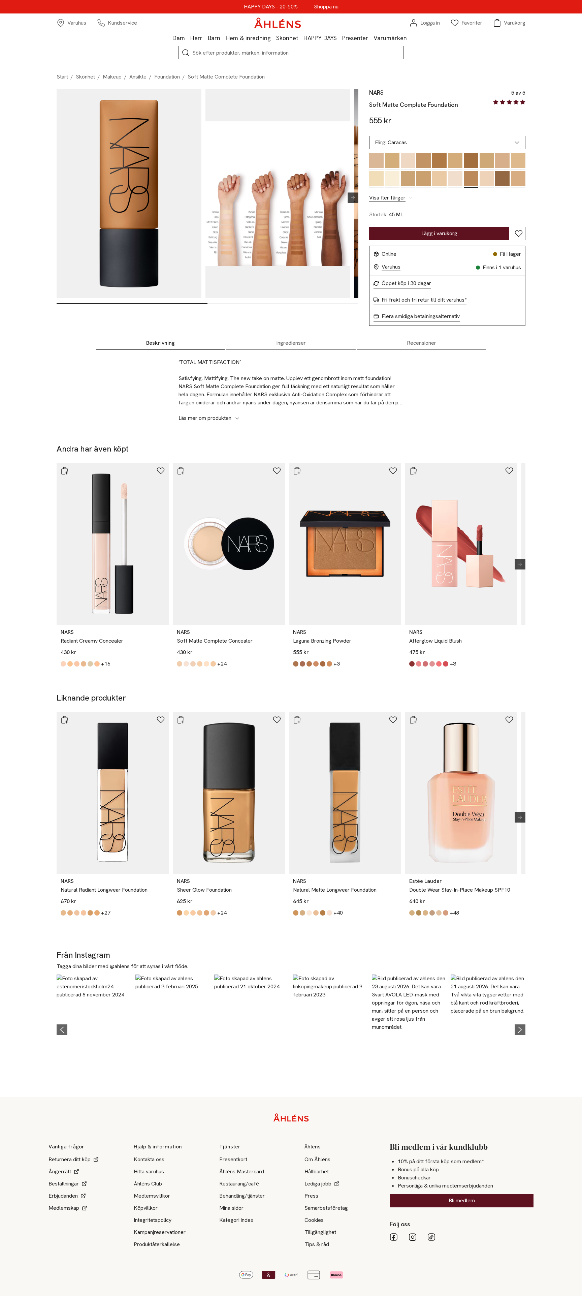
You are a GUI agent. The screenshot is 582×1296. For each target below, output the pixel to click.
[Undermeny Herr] (205, 38)
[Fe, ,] (518, 161)
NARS (376, 92)
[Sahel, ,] (518, 179)
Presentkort (233, 1159)
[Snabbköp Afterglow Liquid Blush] (413, 471)
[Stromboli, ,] (392, 161)
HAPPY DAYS (320, 38)
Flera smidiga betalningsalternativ (421, 316)
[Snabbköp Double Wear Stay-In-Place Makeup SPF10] (413, 720)
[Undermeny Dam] (187, 38)
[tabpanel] (291, 386)
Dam (178, 38)
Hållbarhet (316, 1171)
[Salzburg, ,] (439, 179)
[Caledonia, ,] (502, 179)
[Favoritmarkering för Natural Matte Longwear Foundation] (393, 720)
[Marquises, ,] (471, 161)
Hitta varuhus (149, 1171)
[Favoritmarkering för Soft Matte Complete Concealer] (277, 471)
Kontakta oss (149, 1159)
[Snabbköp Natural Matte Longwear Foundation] (297, 720)
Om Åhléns (317, 1159)
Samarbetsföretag (326, 1207)
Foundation (167, 76)
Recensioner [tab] (421, 342)
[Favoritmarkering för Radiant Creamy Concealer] (161, 471)
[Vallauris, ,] (502, 161)
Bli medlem (462, 1200)
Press (311, 1195)
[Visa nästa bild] (350, 198)
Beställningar (63, 1183)
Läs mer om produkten (205, 418)
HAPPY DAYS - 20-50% (271, 6)
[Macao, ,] (439, 161)
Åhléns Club (148, 1183)
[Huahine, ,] (423, 161)
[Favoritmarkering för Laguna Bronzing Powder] (393, 471)
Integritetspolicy (152, 1220)
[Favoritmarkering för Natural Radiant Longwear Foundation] (161, 720)
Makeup (112, 76)
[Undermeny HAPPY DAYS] (339, 38)
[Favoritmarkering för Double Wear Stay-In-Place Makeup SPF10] (509, 720)
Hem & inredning (248, 38)
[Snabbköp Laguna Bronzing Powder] (297, 471)
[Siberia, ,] (392, 179)
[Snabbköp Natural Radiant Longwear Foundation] (65, 720)
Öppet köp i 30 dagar (406, 283)
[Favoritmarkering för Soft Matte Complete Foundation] (518, 233)
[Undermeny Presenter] (370, 38)
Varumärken (390, 38)
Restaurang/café (239, 1183)
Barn (214, 38)
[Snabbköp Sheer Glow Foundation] (181, 720)
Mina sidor (231, 1207)
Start (62, 76)
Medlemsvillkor (152, 1195)
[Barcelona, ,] (455, 161)
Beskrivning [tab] (160, 342)
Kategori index (236, 1220)
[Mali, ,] (408, 161)
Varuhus (391, 267)
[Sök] (186, 53)
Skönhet (287, 38)
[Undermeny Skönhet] (300, 38)
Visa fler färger (387, 197)
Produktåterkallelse (157, 1244)
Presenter (355, 38)
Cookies (314, 1220)
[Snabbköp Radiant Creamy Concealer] (65, 471)
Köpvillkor (146, 1207)
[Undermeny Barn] (223, 38)
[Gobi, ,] (376, 179)
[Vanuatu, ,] (487, 161)
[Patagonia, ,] (376, 161)
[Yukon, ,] (487, 179)
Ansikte (138, 76)
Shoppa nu (326, 6)
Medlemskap (63, 1207)
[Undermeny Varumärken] (409, 38)
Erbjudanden (63, 1195)
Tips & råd (316, 1244)
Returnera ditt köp (69, 1159)
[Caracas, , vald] (471, 179)
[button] (94, 1029)
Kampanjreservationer (160, 1232)
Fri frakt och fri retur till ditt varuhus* (424, 300)
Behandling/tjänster (242, 1195)
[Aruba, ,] (408, 179)
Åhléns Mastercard (241, 1171)
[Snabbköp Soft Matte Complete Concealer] (181, 471)
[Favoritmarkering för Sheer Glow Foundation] (277, 720)
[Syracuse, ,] (423, 179)
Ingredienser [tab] (291, 342)
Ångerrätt (59, 1171)
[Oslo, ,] (455, 179)
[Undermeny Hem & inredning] (273, 38)
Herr (196, 38)
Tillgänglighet (320, 1232)
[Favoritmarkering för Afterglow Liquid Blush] (509, 471)
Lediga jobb (317, 1183)
